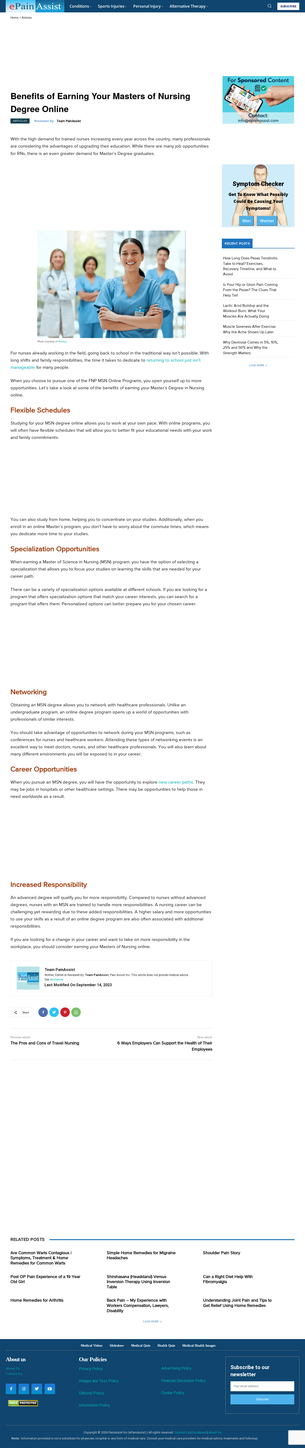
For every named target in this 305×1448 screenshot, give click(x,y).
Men (246, 220)
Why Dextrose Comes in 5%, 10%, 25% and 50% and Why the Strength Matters (250, 348)
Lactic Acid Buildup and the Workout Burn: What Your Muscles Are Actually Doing (246, 311)
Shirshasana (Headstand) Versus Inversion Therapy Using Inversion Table (138, 1282)
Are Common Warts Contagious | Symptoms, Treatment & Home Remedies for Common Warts (40, 1258)
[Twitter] (54, 1012)
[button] (269, 6)
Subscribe (262, 1399)
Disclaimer (199, 1432)
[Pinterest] (65, 1012)
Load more (256, 365)
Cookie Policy (172, 1393)
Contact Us (14, 1374)
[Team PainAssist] (28, 978)
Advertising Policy (176, 1368)
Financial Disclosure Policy (183, 1380)
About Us (13, 1368)
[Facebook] (43, 1012)
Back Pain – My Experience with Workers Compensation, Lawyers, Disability (138, 1305)
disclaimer (56, 979)
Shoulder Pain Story (221, 1253)
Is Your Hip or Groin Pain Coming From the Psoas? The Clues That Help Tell (250, 290)
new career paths (176, 782)
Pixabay (62, 341)
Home (14, 17)
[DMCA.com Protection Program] (22, 1405)
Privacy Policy (91, 1368)
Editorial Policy (91, 1393)
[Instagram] (24, 1389)
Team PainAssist (69, 121)
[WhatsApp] (76, 1012)
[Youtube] (50, 1389)
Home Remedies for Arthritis (36, 1300)
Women (267, 220)
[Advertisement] (111, 55)
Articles (27, 17)
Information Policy (94, 1405)
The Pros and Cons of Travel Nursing (44, 1043)
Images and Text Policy (99, 1381)
